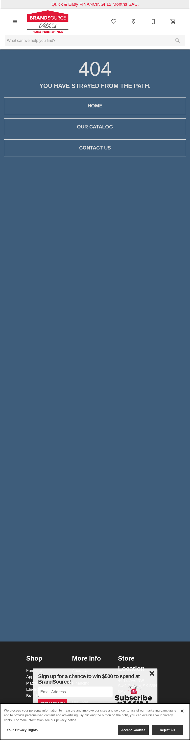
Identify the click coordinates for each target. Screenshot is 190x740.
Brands (32, 695)
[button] (15, 21)
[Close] (182, 711)
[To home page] (48, 21)
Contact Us (95, 148)
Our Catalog (95, 127)
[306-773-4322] (153, 21)
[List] (114, 21)
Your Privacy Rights (22, 730)
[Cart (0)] (173, 21)
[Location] (134, 21)
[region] (95, 721)
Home (95, 106)
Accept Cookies (133, 730)
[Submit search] (177, 40)
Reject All (167, 730)
